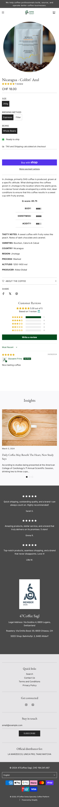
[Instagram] (26, 705)
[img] (8, 354)
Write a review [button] (29, 337)
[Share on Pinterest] (17, 294)
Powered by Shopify (29, 800)
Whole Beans (9, 131)
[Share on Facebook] (3, 294)
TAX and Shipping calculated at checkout (26, 146)
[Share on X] (10, 294)
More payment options (29, 169)
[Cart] (54, 12)
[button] (8, 84)
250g (5, 103)
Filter (18, 117)
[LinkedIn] (33, 705)
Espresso (7, 117)
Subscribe (29, 733)
